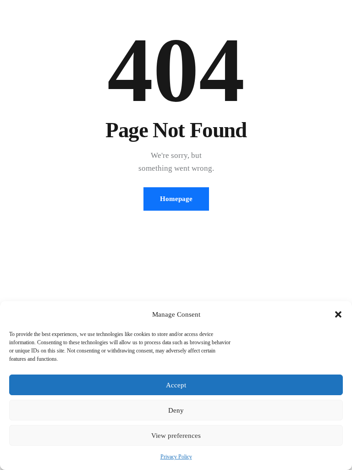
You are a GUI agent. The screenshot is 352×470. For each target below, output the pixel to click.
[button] (338, 314)
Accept (176, 385)
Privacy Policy (176, 456)
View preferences (176, 435)
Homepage (176, 198)
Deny (176, 410)
